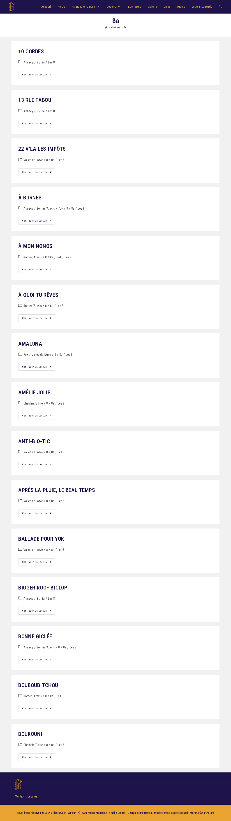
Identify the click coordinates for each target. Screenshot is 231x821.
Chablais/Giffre (33, 403)
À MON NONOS (35, 246)
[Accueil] (106, 27)
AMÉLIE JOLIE (34, 392)
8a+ (59, 257)
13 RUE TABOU (34, 100)
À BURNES (30, 197)
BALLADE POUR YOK (41, 539)
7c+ (60, 208)
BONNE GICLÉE (35, 636)
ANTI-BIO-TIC (34, 441)
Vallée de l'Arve (33, 160)
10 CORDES (31, 51)
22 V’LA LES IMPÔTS (42, 149)
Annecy (28, 62)
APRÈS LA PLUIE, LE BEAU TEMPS (56, 490)
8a (125, 27)
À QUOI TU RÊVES (38, 295)
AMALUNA (30, 344)
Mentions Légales (26, 796)
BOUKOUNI (30, 734)
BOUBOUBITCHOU (38, 685)
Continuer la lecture (38, 73)
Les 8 (51, 62)
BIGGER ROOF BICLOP (42, 588)
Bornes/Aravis (46, 208)
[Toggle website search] (220, 7)
